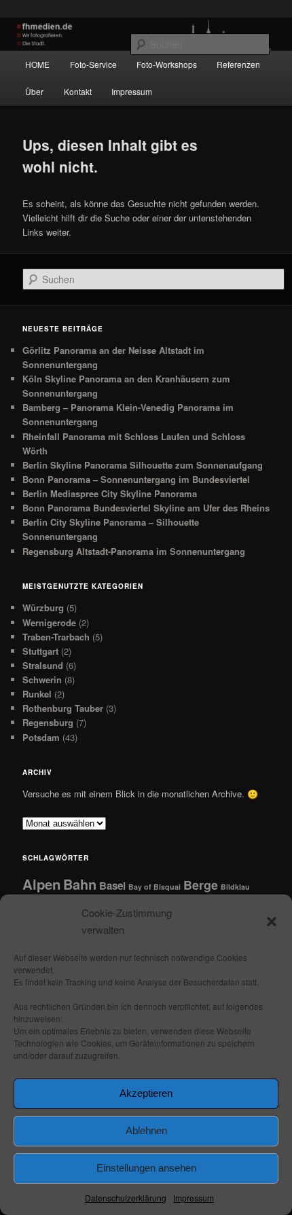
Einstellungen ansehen (146, 1168)
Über (34, 91)
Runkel (37, 693)
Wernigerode (49, 622)
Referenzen (238, 64)
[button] (271, 921)
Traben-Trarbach (56, 636)
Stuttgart (40, 651)
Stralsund (42, 665)
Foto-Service (93, 64)
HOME (37, 64)
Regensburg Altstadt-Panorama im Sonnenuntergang (133, 551)
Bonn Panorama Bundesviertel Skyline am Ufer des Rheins (146, 507)
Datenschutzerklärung (125, 1197)
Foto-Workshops (166, 64)
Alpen (41, 884)
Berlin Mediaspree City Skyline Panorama (109, 493)
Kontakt (78, 91)
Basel (112, 885)
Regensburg (47, 722)
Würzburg (43, 607)
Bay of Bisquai (154, 887)
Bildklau (235, 887)
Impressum (193, 1197)
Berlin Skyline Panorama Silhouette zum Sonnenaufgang (142, 464)
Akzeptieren (146, 1093)
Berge (200, 884)
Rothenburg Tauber (62, 708)
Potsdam (41, 737)
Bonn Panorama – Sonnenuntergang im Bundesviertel (136, 479)
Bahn (79, 884)
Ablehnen (146, 1130)
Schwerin (42, 679)
